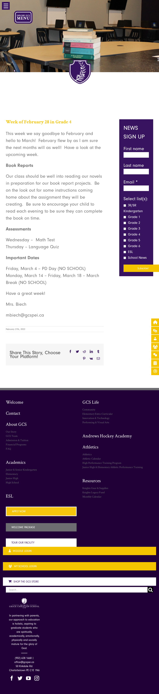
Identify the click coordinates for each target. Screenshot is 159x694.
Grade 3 (133, 229)
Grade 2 (133, 223)
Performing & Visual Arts (95, 422)
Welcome (14, 402)
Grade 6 (133, 246)
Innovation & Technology (95, 418)
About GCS (16, 424)
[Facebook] (11, 678)
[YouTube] (28, 678)
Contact (13, 413)
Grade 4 (133, 234)
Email (131, 182)
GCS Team (12, 436)
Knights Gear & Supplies (95, 488)
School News (137, 258)
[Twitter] (20, 678)
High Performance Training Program (101, 463)
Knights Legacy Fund (93, 492)
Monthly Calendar (91, 496)
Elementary (12, 474)
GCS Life (90, 402)
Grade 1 (133, 217)
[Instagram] (36, 678)
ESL (130, 252)
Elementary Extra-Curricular (97, 413)
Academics (15, 462)
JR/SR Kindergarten (133, 208)
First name (134, 148)
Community (88, 409)
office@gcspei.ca (24, 662)
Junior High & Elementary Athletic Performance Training (112, 467)
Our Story (11, 431)
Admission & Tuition (17, 440)
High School (12, 482)
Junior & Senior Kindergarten (21, 469)
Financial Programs (16, 444)
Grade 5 (133, 240)
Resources (91, 481)
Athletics (90, 447)
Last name (134, 165)
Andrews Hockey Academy (107, 436)
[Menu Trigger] (6, 6)
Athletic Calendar (91, 458)
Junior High (12, 478)
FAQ (8, 448)
